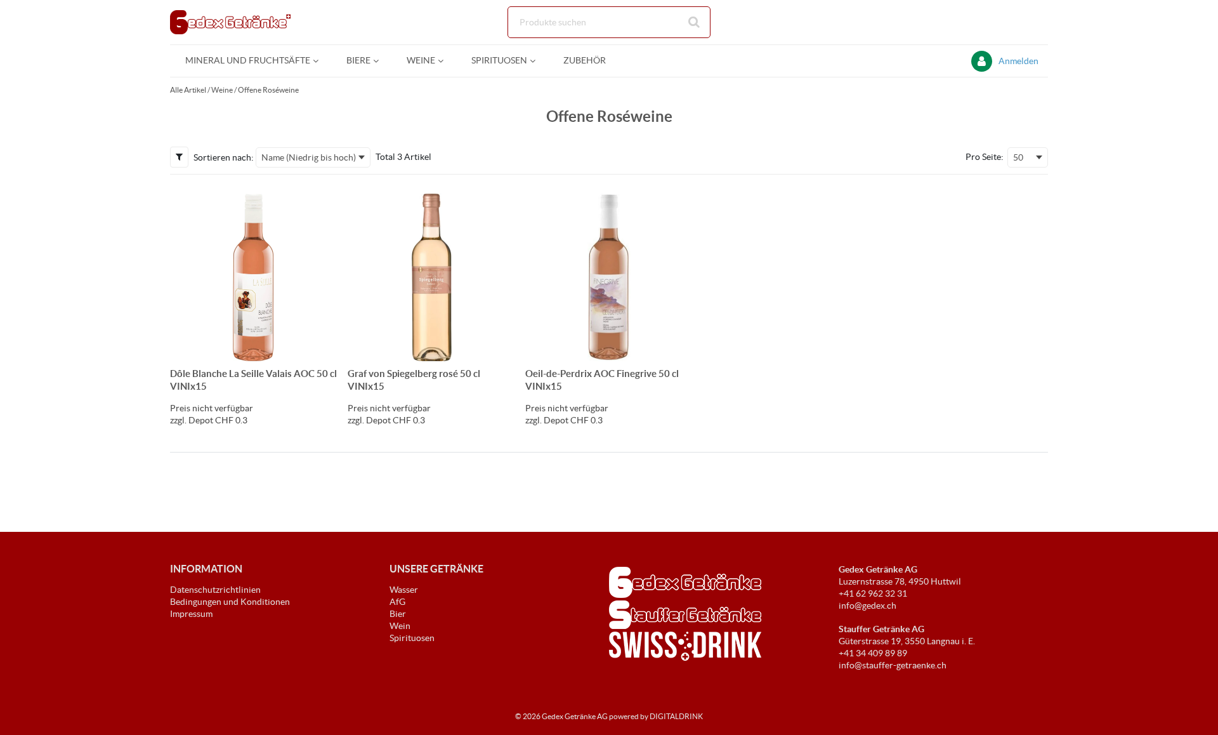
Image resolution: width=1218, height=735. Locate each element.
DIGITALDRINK (676, 716)
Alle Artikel (188, 90)
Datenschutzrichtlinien (215, 590)
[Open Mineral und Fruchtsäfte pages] (320, 60)
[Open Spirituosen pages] (537, 60)
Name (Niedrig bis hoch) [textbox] (308, 157)
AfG (397, 602)
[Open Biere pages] (380, 60)
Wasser (404, 590)
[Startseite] (230, 22)
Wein (400, 626)
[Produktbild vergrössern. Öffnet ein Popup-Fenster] (321, 345)
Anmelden (1018, 61)
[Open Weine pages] (445, 60)
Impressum (191, 614)
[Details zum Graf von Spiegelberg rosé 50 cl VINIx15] (431, 277)
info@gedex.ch (867, 605)
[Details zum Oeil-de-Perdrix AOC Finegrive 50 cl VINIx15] (609, 277)
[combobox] (609, 22)
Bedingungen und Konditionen (230, 602)
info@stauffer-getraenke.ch (892, 665)
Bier (398, 614)
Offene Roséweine (268, 90)
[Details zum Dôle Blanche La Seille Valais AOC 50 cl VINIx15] (253, 277)
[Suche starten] (694, 22)
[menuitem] (250, 60)
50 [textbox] (1018, 157)
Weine (222, 90)
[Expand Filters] (179, 157)
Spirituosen (412, 638)
